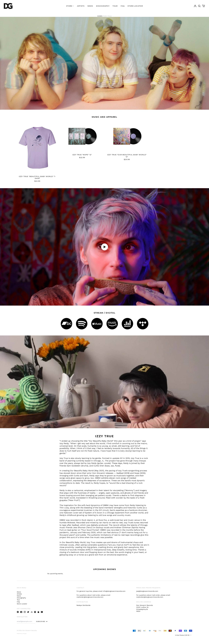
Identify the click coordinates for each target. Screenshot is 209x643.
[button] (199, 6)
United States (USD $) (182, 635)
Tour (115, 6)
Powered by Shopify (21, 633)
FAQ (123, 6)
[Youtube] (42, 612)
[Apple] (38, 612)
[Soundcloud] (32, 612)
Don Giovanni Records (29, 630)
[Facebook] (21, 612)
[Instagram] (25, 612)
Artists (80, 6)
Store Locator (135, 6)
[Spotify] (35, 612)
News (90, 6)
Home (99, 16)
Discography (103, 6)
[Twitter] (28, 612)
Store (19, 592)
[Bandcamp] (18, 612)
